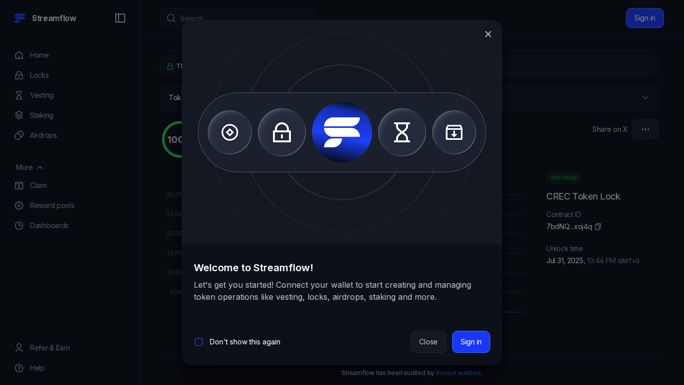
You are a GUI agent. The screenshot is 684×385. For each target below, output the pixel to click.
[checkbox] (199, 342)
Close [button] (428, 341)
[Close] (488, 34)
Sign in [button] (471, 341)
